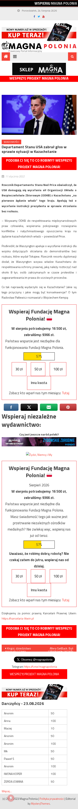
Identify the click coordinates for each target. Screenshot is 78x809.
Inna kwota (39, 382)
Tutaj (65, 393)
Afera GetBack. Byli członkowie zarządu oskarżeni (60, 649)
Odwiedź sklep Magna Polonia (39, 69)
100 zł (58, 369)
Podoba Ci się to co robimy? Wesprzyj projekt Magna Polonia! (39, 164)
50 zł (38, 369)
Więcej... (7, 791)
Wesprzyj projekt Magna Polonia (38, 78)
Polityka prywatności (52, 799)
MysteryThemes (40, 803)
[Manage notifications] (10, 798)
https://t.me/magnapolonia (40, 666)
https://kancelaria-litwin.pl (18, 618)
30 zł (19, 369)
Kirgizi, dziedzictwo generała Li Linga (18, 649)
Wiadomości (11, 142)
